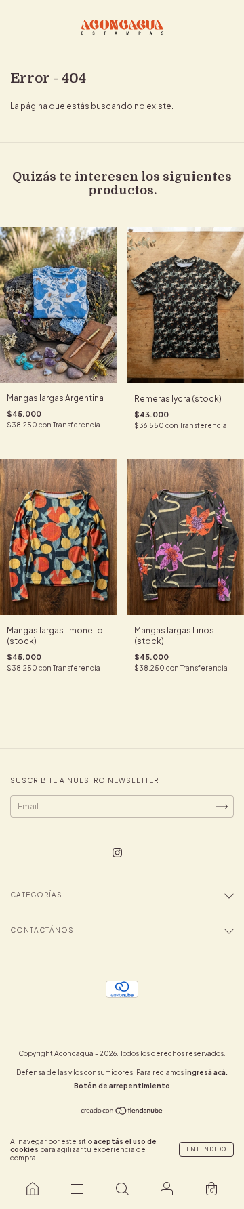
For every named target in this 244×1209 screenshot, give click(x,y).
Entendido (206, 1149)
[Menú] (77, 1189)
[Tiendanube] (122, 1112)
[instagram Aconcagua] (117, 852)
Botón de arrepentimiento (122, 1086)
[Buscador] (122, 1189)
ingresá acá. (206, 1072)
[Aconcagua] (32, 1189)
